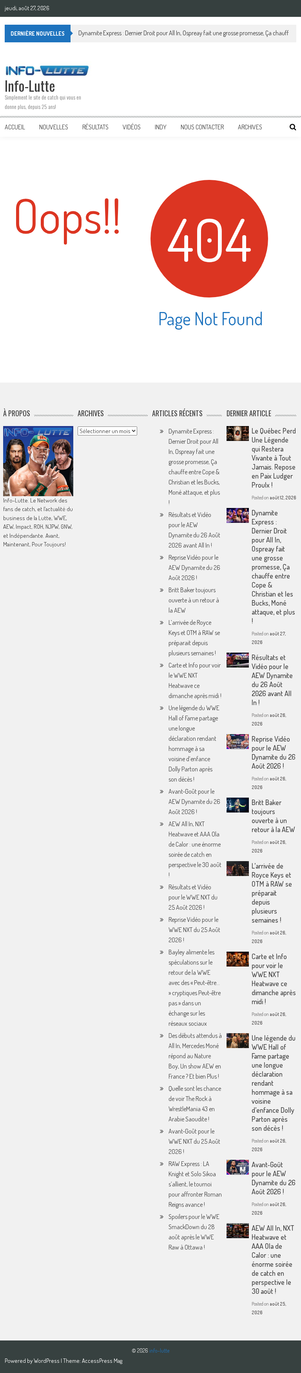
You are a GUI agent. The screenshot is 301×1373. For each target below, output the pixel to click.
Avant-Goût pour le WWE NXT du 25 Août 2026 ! (194, 1141)
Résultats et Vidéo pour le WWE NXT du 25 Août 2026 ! (193, 897)
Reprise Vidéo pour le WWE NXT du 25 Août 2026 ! (194, 930)
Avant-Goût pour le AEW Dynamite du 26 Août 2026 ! (194, 801)
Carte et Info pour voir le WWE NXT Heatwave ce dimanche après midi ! (274, 979)
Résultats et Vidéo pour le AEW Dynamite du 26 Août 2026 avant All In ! (272, 680)
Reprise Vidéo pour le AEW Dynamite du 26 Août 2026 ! (194, 567)
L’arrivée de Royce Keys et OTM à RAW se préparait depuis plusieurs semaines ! (272, 893)
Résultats (95, 127)
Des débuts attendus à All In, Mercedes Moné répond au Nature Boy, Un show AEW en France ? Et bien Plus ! (195, 1056)
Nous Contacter (202, 127)
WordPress (47, 1360)
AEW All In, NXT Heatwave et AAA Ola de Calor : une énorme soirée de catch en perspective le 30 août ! (273, 1259)
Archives (250, 127)
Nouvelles (53, 127)
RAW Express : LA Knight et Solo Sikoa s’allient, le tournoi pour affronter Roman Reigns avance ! (195, 1184)
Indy (161, 127)
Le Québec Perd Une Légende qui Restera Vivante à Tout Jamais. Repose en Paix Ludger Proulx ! (274, 457)
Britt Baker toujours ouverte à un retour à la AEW (194, 600)
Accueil (15, 127)
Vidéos (132, 127)
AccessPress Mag (102, 1360)
